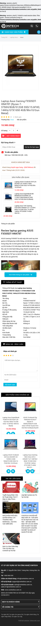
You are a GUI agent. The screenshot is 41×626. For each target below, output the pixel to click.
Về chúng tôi (7, 607)
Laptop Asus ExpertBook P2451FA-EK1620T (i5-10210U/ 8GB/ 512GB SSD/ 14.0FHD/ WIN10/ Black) (10, 421)
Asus (12, 120)
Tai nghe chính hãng (30, 614)
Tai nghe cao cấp (17, 616)
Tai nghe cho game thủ (16, 614)
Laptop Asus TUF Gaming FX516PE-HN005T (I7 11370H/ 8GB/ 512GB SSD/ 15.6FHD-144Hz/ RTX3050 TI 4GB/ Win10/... (25, 209)
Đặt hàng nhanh (7, 142)
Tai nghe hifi (5, 614)
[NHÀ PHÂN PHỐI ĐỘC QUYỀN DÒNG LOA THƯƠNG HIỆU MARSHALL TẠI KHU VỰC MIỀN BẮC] (11, 507)
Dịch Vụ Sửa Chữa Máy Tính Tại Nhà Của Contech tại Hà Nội (10, 548)
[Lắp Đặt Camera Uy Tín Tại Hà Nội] (30, 487)
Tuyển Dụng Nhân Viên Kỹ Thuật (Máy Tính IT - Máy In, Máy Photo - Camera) (10, 498)
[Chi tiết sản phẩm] (13, 434)
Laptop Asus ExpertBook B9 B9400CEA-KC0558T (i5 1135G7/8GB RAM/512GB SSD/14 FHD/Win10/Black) (24, 196)
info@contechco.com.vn (25, 578)
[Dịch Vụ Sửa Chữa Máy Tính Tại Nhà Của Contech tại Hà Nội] (11, 538)
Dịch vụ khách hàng (11, 602)
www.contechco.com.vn (13, 590)
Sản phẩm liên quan (20, 177)
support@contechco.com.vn (21, 581)
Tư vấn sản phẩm (11, 152)
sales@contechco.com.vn (23, 585)
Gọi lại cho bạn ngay (32, 147)
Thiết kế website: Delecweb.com (29, 621)
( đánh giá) (17, 117)
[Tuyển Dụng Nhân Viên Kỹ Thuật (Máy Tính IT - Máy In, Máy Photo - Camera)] (11, 487)
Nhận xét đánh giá (10, 351)
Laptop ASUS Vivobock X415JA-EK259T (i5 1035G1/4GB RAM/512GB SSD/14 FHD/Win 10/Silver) (26, 184)
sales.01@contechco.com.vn (11, 587)
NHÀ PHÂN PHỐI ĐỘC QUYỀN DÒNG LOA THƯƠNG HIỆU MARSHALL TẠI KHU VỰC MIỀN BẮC (10, 519)
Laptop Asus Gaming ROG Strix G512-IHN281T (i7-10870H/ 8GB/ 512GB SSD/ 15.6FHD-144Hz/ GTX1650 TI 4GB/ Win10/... (30, 461)
